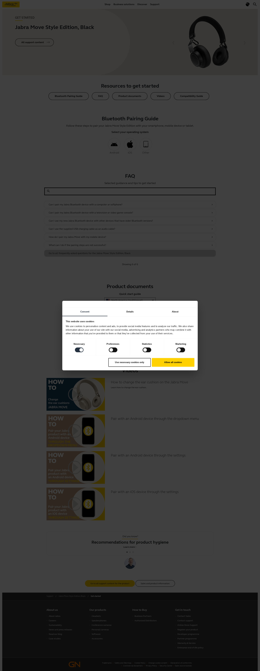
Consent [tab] (84, 311)
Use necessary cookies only (129, 362)
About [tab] (175, 311)
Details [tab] (130, 311)
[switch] (113, 349)
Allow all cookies (173, 362)
